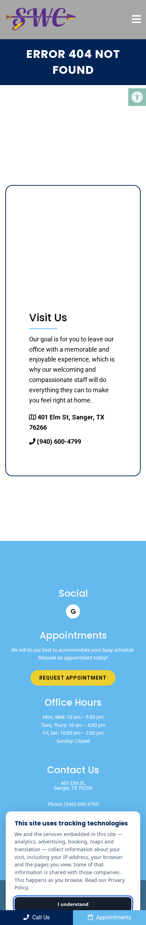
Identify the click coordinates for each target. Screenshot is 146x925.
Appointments (113, 917)
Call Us (40, 917)
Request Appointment (73, 678)
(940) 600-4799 (59, 441)
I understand (73, 904)
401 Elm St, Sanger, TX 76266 (73, 785)
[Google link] (73, 611)
